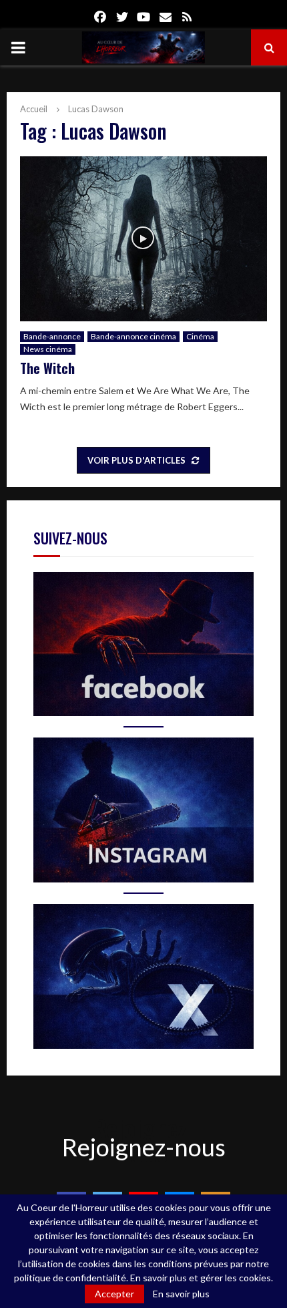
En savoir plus (181, 1294)
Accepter (114, 1293)
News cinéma (47, 349)
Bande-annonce (52, 336)
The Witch (47, 368)
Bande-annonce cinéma (133, 336)
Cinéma (200, 336)
